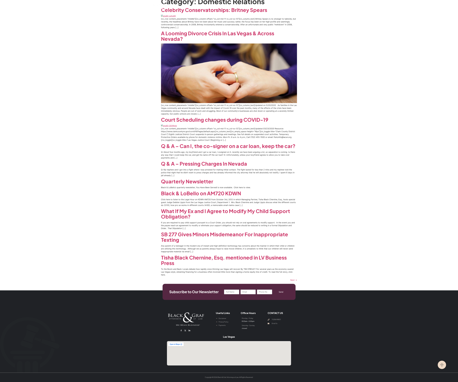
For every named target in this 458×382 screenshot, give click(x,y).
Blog (260, 7)
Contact (269, 7)
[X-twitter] (185, 330)
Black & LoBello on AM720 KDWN (201, 193)
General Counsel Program (243, 7)
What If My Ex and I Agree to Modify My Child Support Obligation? (225, 214)
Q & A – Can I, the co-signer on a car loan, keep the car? (228, 146)
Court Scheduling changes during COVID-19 (214, 119)
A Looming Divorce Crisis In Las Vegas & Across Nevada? (217, 36)
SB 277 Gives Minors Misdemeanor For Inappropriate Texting (224, 237)
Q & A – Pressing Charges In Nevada (204, 163)
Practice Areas (218, 7)
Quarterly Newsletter (187, 181)
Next (293, 280)
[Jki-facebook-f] (181, 330)
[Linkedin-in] (189, 330)
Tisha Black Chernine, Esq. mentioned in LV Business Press (224, 260)
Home (191, 7)
